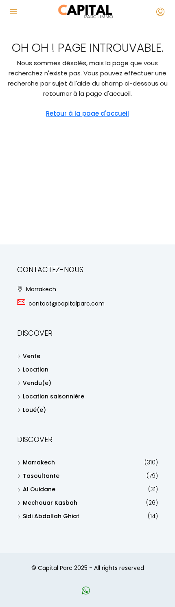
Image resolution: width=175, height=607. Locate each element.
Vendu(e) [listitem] (37, 383)
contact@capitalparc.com (66, 303)
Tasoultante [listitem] (41, 476)
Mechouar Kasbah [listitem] (50, 503)
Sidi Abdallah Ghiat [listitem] (51, 516)
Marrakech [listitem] (39, 462)
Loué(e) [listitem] (34, 410)
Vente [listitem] (31, 356)
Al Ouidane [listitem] (39, 489)
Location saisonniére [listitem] (53, 396)
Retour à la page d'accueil (87, 113)
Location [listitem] (35, 369)
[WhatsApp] (87, 592)
